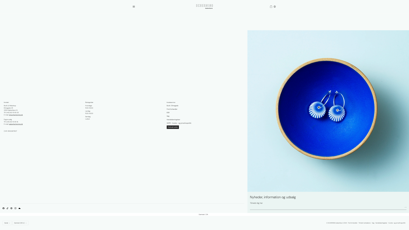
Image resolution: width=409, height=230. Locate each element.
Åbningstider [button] (89, 102)
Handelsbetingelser (173, 120)
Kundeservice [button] (171, 102)
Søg (168, 116)
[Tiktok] (7, 208)
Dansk (6, 223)
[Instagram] (15, 208)
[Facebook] (3, 208)
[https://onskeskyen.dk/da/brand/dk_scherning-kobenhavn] (19, 208)
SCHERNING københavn (335, 223)
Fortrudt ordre (173, 127)
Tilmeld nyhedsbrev (365, 223)
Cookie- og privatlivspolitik (396, 223)
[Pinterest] (11, 208)
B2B (168, 113)
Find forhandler (172, 109)
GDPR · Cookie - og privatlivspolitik (179, 123)
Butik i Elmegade (172, 106)
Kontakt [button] (6, 102)
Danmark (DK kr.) (19, 223)
